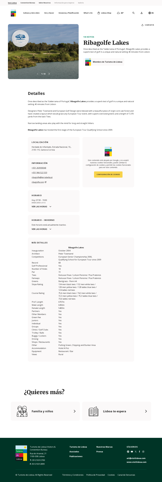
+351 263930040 (39, 168)
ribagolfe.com (38, 182)
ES (153, 13)
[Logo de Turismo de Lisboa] (13, 13)
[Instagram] (143, 451)
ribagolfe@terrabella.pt (42, 177)
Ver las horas (39, 206)
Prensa (99, 451)
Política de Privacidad (95, 475)
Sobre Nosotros (45, 3)
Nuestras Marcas (104, 447)
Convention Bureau (28, 3)
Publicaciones (75, 456)
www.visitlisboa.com (136, 462)
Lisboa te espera (114, 411)
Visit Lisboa (12, 3)
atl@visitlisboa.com (136, 458)
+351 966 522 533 (39, 172)
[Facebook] (139, 451)
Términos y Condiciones (72, 475)
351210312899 (38, 464)
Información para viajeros (64, 3)
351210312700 (38, 460)
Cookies (111, 475)
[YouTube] (131, 451)
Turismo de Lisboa (78, 447)
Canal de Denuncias (126, 475)
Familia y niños (42, 411)
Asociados (74, 451)
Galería (81, 3)
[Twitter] (135, 451)
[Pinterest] (128, 451)
